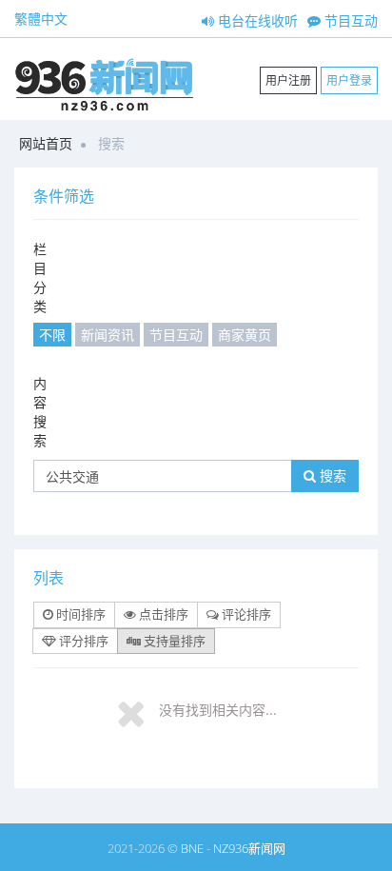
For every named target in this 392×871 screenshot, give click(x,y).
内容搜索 (40, 411)
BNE (192, 848)
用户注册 (288, 80)
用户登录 (349, 80)
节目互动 (349, 20)
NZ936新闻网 (249, 848)
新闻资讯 (107, 335)
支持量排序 (173, 640)
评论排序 (245, 614)
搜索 (331, 475)
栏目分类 (40, 277)
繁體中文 (41, 19)
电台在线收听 (256, 20)
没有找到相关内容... (218, 710)
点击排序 (162, 614)
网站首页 (45, 143)
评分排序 (82, 640)
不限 (52, 335)
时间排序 (79, 614)
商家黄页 (244, 335)
